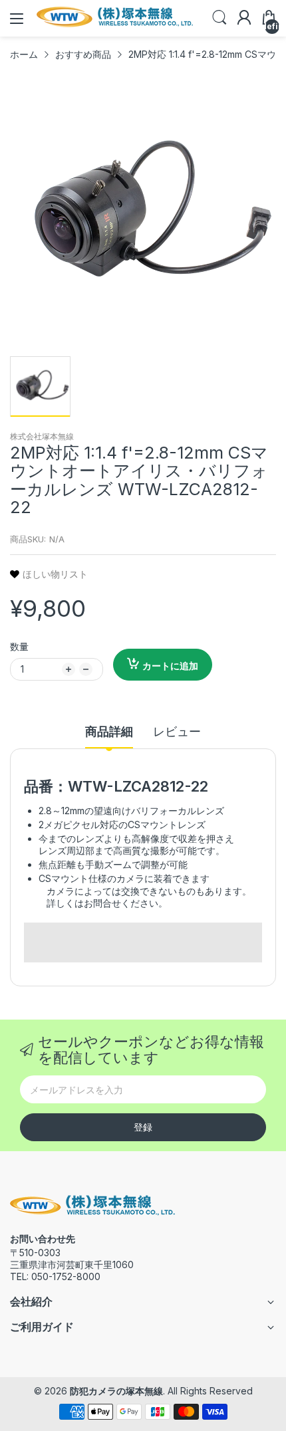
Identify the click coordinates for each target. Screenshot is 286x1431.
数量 (19, 646)
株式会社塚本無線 (42, 436)
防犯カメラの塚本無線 (116, 1390)
